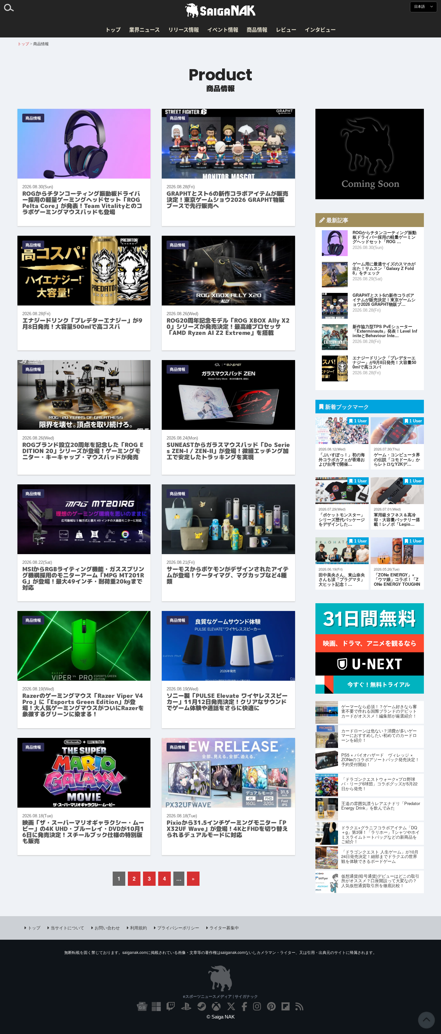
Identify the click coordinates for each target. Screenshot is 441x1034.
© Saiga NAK (221, 1016)
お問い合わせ (107, 928)
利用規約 (138, 928)
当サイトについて (67, 928)
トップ (113, 29)
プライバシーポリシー (178, 928)
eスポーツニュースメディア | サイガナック (220, 996)
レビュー (286, 29)
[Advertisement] (369, 154)
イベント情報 (222, 29)
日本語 (420, 7)
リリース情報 (183, 29)
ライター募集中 (224, 928)
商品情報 (257, 29)
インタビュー (320, 29)
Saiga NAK (220, 10)
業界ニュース (144, 29)
